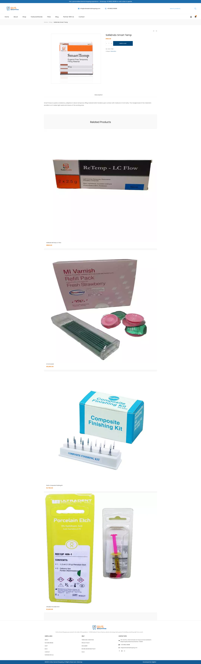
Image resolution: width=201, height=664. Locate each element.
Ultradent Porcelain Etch (53, 607)
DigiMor (154, 662)
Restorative (113, 51)
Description (99, 95)
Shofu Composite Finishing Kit (54, 485)
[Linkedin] (122, 651)
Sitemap (79, 662)
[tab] (99, 95)
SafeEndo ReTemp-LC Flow (53, 242)
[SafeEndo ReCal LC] (154, 31)
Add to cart (122, 43)
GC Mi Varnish (50, 364)
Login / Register (191, 17)
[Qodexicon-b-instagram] (124, 651)
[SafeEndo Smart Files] (156, 31)
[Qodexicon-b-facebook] (119, 651)
